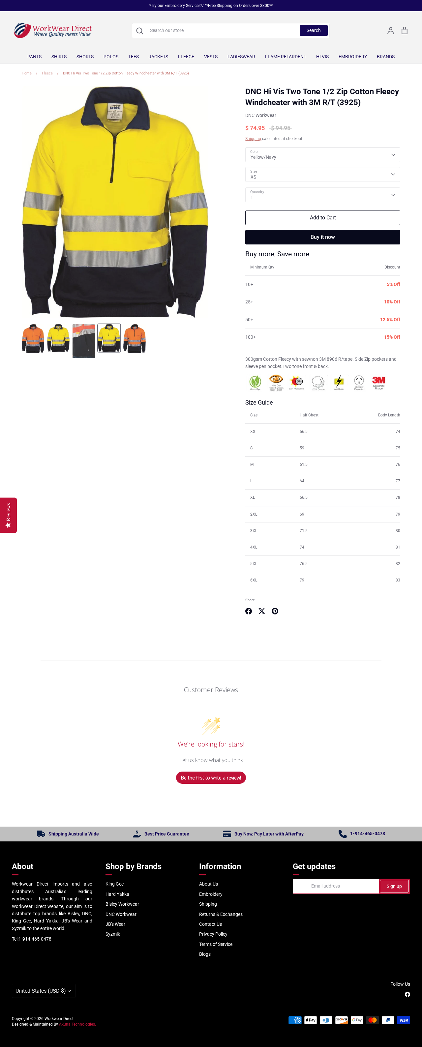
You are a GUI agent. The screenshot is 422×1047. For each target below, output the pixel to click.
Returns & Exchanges (221, 914)
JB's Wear (115, 924)
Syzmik (113, 934)
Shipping (253, 138)
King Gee (115, 884)
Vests (211, 56)
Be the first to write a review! (211, 778)
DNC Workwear (260, 115)
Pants (34, 56)
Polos (111, 56)
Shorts (85, 56)
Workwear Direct (59, 1018)
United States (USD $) (40, 991)
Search (314, 30)
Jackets (158, 56)
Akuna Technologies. (77, 1024)
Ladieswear (241, 56)
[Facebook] (407, 994)
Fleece (186, 56)
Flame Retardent (285, 56)
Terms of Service (215, 944)
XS (253, 177)
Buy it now (323, 237)
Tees (133, 56)
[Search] (139, 30)
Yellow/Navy (263, 157)
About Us (208, 884)
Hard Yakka (117, 894)
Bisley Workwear (122, 904)
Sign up (394, 886)
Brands (386, 56)
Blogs (205, 954)
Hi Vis (322, 56)
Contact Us (210, 924)
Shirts (59, 56)
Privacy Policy (213, 934)
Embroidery (353, 56)
